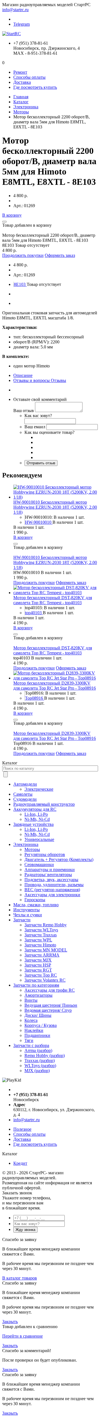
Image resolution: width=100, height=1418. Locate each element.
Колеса (31, 1020)
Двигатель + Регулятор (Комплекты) (58, 859)
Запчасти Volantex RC (45, 980)
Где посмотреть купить (35, 87)
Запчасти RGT (38, 970)
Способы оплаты (29, 77)
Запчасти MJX (38, 960)
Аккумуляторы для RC (34, 809)
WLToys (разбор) (40, 1065)
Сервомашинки (39, 864)
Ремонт (20, 72)
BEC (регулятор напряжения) (52, 889)
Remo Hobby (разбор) (44, 1055)
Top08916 (34, 698)
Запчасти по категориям (36, 985)
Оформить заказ (60, 255)
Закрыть (10, 1321)
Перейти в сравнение (22, 1336)
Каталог (21, 101)
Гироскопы (34, 899)
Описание (22, 375)
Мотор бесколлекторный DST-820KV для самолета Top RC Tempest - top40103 (52, 600)
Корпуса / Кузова (40, 1025)
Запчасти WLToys (41, 929)
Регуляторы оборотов (44, 854)
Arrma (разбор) (38, 1050)
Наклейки (33, 1030)
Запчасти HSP (37, 965)
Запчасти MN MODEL (45, 950)
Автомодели (25, 784)
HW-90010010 (38, 522)
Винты (31, 1000)
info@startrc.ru (15, 9)
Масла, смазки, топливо (36, 904)
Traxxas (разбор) (39, 1060)
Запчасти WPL (38, 940)
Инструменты (26, 909)
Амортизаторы (38, 995)
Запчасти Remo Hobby (45, 924)
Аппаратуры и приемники (49, 869)
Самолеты (22, 794)
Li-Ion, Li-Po (36, 814)
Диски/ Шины (37, 1015)
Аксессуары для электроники (52, 894)
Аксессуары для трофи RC (49, 990)
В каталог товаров (19, 1278)
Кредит (20, 1163)
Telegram (21, 24)
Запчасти (22, 919)
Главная (20, 96)
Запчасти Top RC (40, 975)
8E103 (20, 284)
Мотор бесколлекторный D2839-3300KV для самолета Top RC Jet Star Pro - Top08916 (54, 685)
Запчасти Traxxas (40, 934)
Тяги (28, 1040)
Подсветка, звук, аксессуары (51, 879)
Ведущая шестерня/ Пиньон (50, 1005)
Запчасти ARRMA (41, 955)
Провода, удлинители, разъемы (54, 884)
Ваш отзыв (23, 410)
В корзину (12, 215)
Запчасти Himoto (40, 945)
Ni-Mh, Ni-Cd (37, 819)
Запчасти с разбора (31, 1045)
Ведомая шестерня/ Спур (48, 1010)
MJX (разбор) (37, 1070)
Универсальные (39, 839)
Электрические (38, 789)
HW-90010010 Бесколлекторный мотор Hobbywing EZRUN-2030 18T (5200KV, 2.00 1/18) (55, 507)
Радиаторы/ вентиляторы (48, 874)
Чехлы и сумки (27, 914)
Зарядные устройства (33, 824)
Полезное (22, 1129)
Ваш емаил (34, 426)
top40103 (34, 612)
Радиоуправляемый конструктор (44, 804)
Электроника (25, 106)
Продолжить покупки (23, 255)
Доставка (22, 82)
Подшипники (37, 1035)
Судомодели (25, 799)
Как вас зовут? (38, 415)
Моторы (21, 111)
